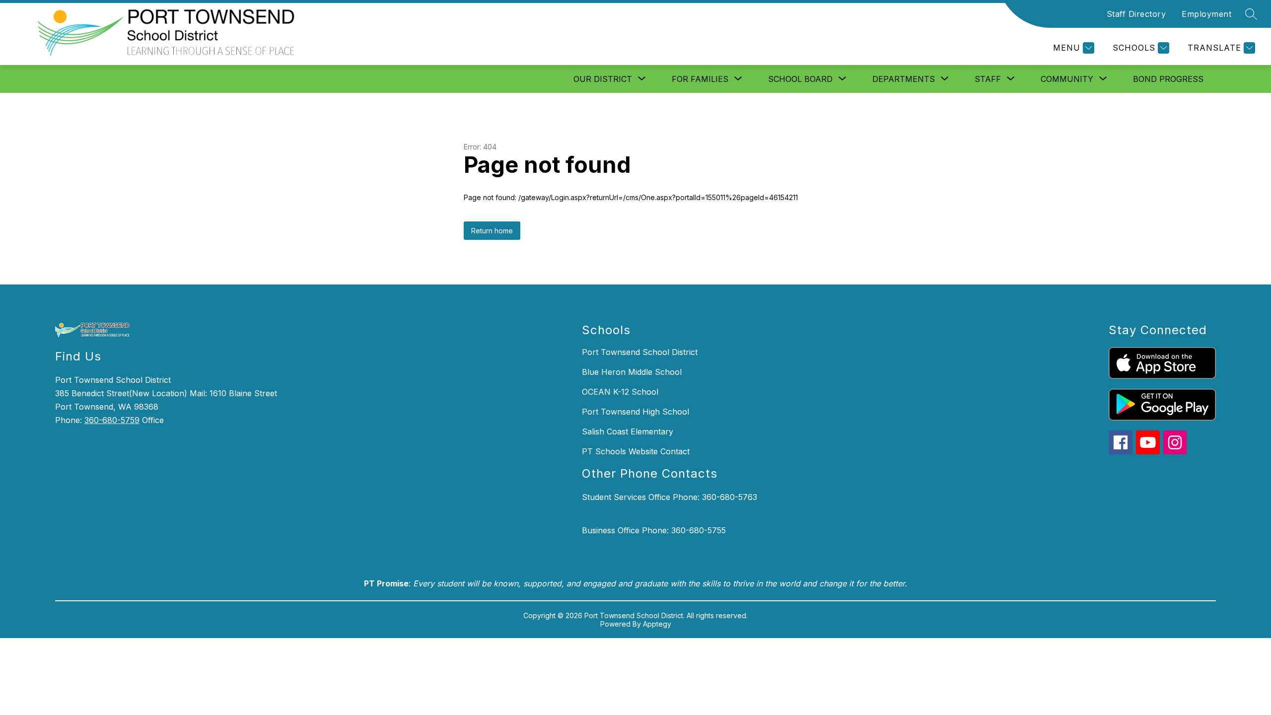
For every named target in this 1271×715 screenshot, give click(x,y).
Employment (1206, 14)
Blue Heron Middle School (632, 372)
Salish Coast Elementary (627, 431)
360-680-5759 (112, 420)
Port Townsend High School (635, 412)
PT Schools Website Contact (636, 451)
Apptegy (657, 624)
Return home (492, 230)
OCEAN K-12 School (620, 392)
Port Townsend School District (640, 352)
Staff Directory (1136, 14)
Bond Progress (1168, 79)
